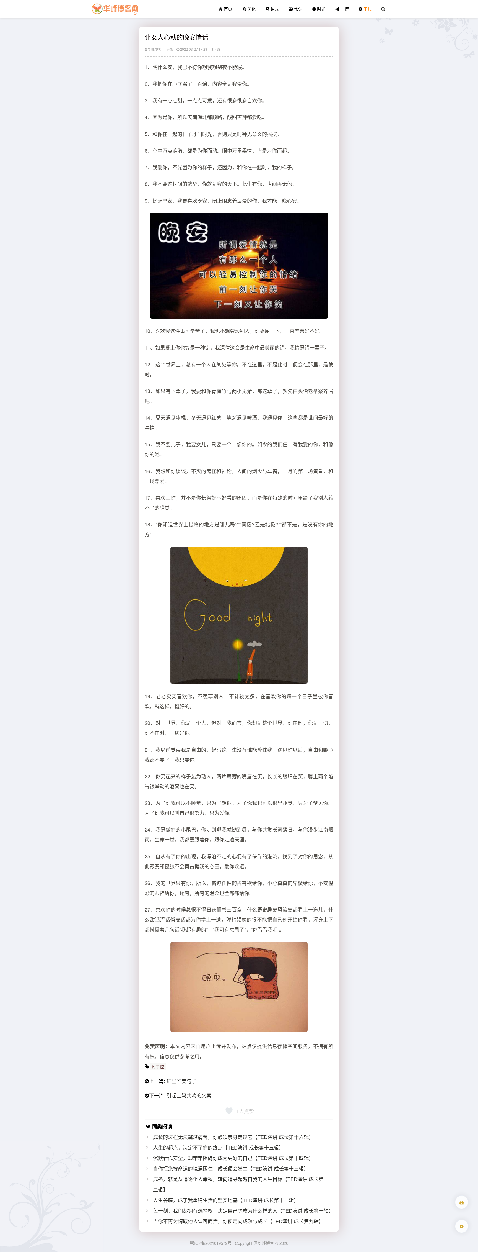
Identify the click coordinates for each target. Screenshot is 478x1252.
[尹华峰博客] (115, 9)
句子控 (158, 1066)
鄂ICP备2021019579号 (211, 1243)
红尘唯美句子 (181, 1080)
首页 (227, 9)
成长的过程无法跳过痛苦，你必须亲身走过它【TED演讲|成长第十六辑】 (233, 1136)
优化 (251, 9)
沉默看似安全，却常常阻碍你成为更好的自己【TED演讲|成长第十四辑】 (233, 1157)
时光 (320, 9)
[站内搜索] (383, 9)
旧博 (344, 9)
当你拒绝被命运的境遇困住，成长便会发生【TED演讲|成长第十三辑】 (231, 1168)
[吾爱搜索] (461, 1202)
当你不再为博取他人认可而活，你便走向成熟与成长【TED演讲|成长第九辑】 (238, 1221)
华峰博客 (154, 49)
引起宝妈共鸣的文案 (189, 1095)
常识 (297, 9)
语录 (274, 9)
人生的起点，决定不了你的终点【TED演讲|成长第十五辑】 (218, 1147)
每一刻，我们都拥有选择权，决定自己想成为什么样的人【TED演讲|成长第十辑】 (243, 1210)
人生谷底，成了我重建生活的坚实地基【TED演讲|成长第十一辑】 (226, 1200)
